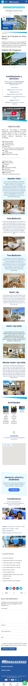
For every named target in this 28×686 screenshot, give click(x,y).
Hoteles (16, 7)
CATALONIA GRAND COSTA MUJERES (11, 563)
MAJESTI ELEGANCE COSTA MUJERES (11, 580)
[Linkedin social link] (17, 588)
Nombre (3, 625)
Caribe (11, 7)
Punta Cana (21, 7)
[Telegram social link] (20, 588)
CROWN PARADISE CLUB (8, 572)
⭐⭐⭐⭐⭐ (6, 7)
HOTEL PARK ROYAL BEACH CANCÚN (11, 565)
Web (2, 637)
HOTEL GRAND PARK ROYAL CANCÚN (11, 567)
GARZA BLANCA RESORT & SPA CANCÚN (12, 560)
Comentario (4, 608)
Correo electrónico (6, 631)
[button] (3, 59)
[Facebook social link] (7, 588)
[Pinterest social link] (14, 588)
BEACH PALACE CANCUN (9, 570)
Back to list (14, 593)
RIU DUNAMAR (6, 578)
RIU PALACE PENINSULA (8, 558)
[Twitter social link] (10, 588)
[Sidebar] (2, 207)
